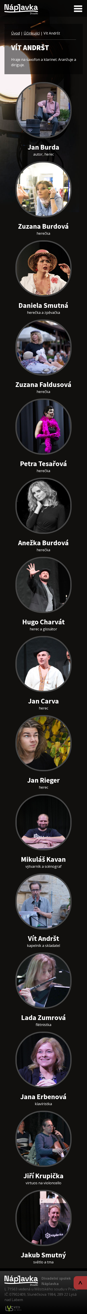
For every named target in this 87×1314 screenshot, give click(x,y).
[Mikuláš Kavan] (43, 822)
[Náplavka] (21, 7)
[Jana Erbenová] (43, 1060)
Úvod (15, 33)
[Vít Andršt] (43, 901)
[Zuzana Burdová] (43, 189)
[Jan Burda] (43, 110)
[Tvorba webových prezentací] (13, 1308)
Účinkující (32, 33)
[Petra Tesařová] (43, 427)
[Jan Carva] (43, 664)
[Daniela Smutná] (43, 268)
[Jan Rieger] (43, 743)
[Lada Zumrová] (43, 980)
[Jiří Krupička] (43, 1139)
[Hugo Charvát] (43, 585)
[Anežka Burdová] (43, 506)
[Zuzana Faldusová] (43, 347)
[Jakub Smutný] (43, 1218)
